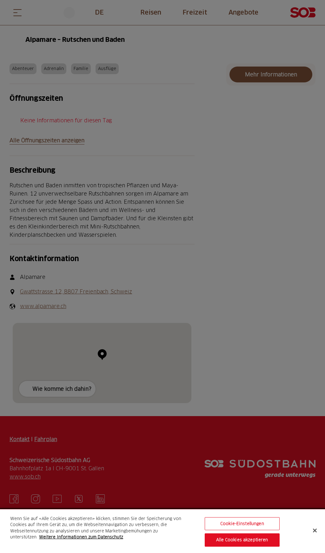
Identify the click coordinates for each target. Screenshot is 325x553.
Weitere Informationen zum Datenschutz (81, 537)
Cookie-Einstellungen (242, 523)
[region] (162, 531)
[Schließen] (315, 530)
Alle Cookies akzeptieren (242, 539)
